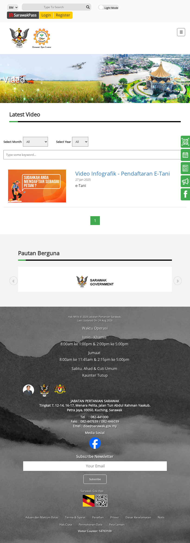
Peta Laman (116, 525)
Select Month (12, 142)
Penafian (98, 517)
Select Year (63, 142)
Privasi (114, 517)
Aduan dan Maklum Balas (41, 517)
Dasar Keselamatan (138, 517)
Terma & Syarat (75, 517)
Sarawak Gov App (92, 491)
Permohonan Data (90, 525)
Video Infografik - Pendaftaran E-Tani (122, 173)
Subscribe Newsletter (95, 456)
